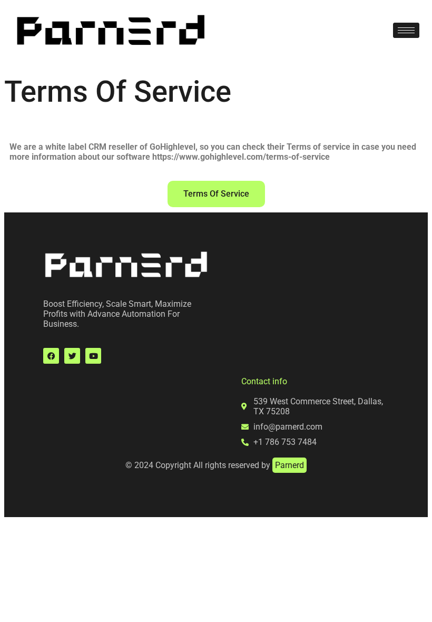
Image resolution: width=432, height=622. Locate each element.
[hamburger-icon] (406, 30)
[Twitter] (72, 356)
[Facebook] (51, 356)
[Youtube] (93, 356)
